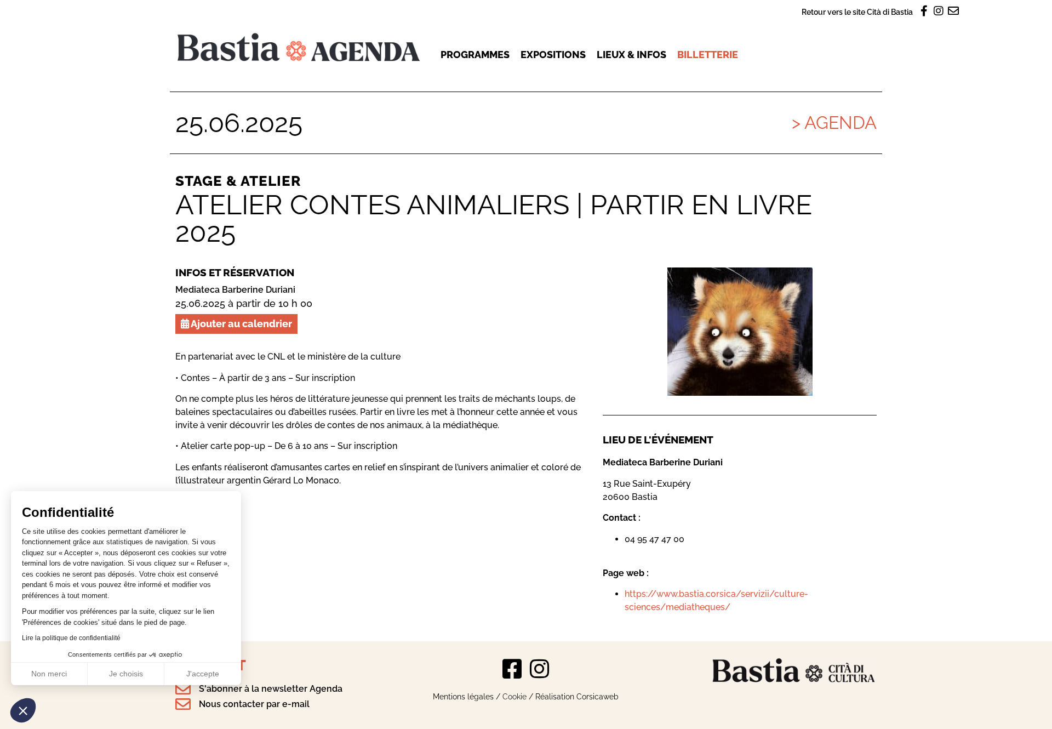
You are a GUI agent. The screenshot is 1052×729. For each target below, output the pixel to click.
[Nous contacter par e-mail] (183, 704)
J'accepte (202, 673)
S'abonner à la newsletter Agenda (270, 689)
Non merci (49, 673)
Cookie (514, 696)
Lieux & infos (631, 54)
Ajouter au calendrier (240, 323)
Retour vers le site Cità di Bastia (857, 11)
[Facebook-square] (512, 669)
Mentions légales (463, 696)
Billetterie (707, 54)
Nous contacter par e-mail (254, 704)
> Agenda (834, 122)
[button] (23, 710)
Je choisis (126, 673)
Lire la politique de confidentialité (71, 638)
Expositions (553, 54)
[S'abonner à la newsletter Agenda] (183, 689)
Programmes (475, 54)
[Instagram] (540, 669)
